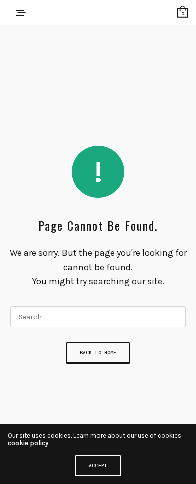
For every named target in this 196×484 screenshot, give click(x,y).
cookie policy (28, 443)
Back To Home (98, 352)
